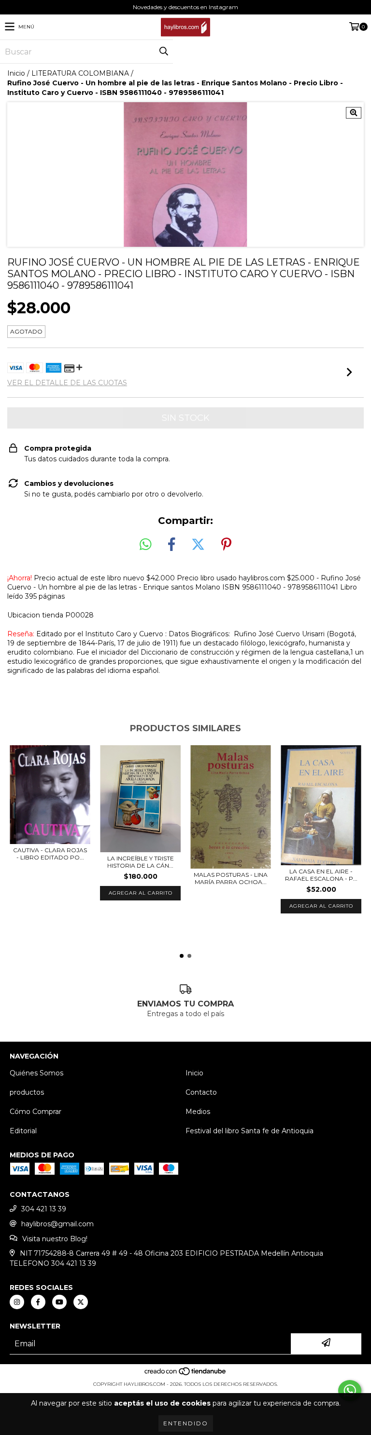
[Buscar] (163, 52)
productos (27, 1092)
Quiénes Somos (36, 1073)
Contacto (201, 1092)
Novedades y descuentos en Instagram (185, 7)
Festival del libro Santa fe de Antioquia (250, 1131)
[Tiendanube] (185, 1374)
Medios (198, 1111)
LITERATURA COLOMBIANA (80, 73)
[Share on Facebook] (171, 544)
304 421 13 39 (43, 1209)
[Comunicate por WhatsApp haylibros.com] (349, 1390)
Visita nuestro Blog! (54, 1238)
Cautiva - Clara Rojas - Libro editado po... (50, 853)
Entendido (185, 1423)
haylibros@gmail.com (57, 1224)
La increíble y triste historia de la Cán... (140, 862)
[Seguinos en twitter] (80, 1302)
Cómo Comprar (35, 1111)
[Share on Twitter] (198, 544)
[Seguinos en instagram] (17, 1302)
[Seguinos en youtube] (59, 1302)
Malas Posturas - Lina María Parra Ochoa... (231, 878)
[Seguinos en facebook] (38, 1302)
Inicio (16, 73)
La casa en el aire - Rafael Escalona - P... (321, 875)
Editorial (23, 1131)
